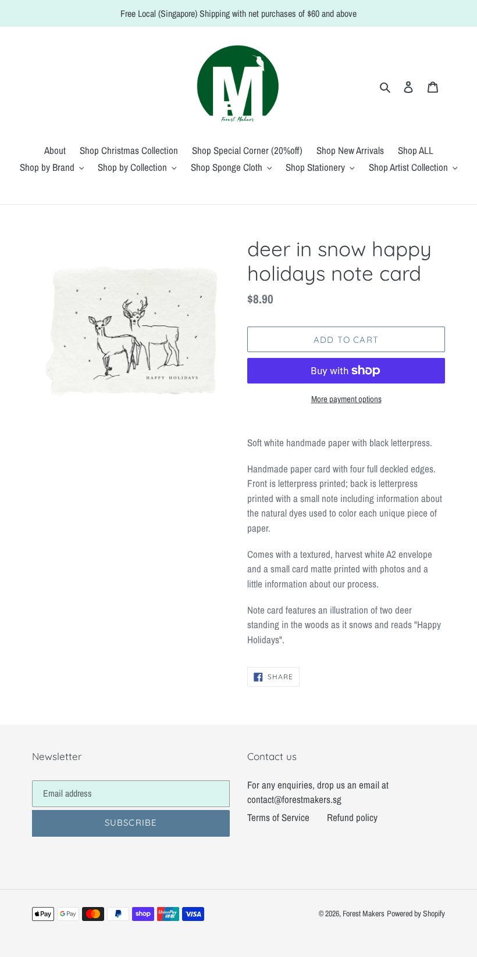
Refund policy (352, 817)
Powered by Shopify (416, 913)
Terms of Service (278, 817)
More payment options (346, 399)
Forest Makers (364, 913)
